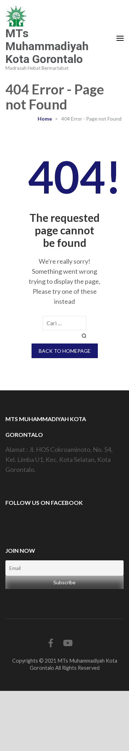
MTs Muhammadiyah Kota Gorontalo (47, 46)
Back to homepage (65, 351)
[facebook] (50, 643)
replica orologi (105, 726)
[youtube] (68, 643)
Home (45, 119)
